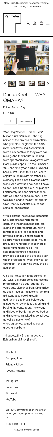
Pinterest (11, 393)
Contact (11, 352)
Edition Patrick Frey (14, 107)
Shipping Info (14, 358)
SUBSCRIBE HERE (16, 424)
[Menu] (48, 23)
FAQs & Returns (15, 371)
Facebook (12, 387)
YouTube (11, 400)
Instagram (12, 381)
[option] (12, 84)
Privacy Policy (14, 365)
